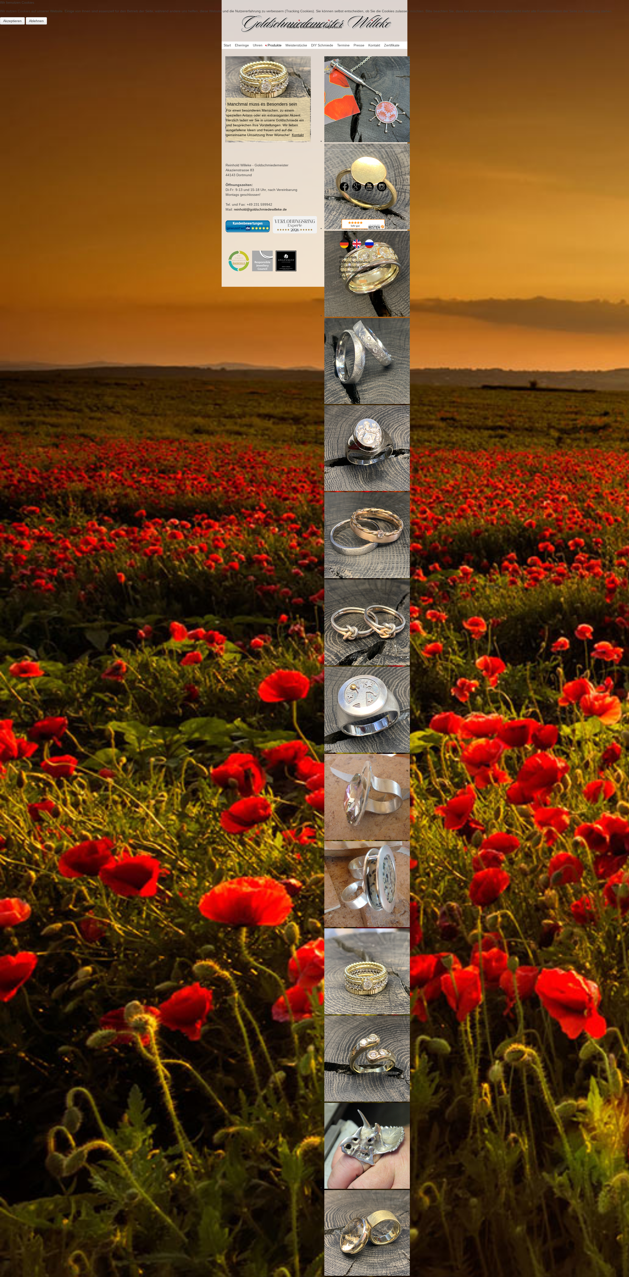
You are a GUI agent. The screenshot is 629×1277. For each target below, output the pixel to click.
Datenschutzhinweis (354, 262)
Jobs (343, 277)
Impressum (348, 257)
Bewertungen (349, 272)
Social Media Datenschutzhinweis (365, 267)
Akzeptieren (12, 21)
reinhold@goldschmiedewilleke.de (260, 209)
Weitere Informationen (304, 27)
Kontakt (298, 135)
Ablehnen (36, 21)
